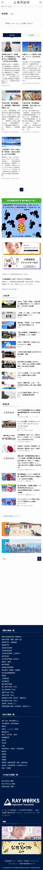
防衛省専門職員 (7, 684)
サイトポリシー (13, 864)
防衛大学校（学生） (8, 695)
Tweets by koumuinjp (9, 289)
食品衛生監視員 (7, 648)
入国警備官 (5, 678)
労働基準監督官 (7, 650)
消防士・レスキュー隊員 (10, 729)
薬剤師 (4, 754)
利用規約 (26, 861)
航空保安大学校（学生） (10, 700)
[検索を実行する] (39, 559)
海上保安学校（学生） (9, 689)
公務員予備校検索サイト (26, 864)
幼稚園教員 (5, 737)
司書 (3, 746)
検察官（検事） (7, 662)
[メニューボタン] (2, 2)
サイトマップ (34, 861)
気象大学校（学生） (8, 692)
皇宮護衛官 (5, 681)
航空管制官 (5, 656)
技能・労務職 (6, 768)
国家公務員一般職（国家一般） (12, 639)
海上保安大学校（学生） (10, 686)
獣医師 (4, 751)
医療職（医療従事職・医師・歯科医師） (15, 762)
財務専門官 (5, 645)
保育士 (4, 740)
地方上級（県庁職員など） (11, 720)
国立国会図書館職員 (8, 673)
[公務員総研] (21, 2)
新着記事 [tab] (12, 35)
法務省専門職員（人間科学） (11, 653)
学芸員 (4, 743)
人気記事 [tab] (31, 35)
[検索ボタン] (40, 2)
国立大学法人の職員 (8, 783)
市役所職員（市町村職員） (11, 723)
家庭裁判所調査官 (8, 667)
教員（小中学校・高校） (10, 734)
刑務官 (4, 675)
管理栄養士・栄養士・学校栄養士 (13, 748)
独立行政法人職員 (8, 781)
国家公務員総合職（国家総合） (12, 636)
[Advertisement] (21, 596)
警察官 (4, 726)
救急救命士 (5, 732)
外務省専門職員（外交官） (11, 659)
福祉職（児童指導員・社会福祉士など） (15, 765)
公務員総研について (10, 861)
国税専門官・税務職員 (9, 642)
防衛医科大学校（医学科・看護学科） (14, 698)
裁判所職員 (5, 664)
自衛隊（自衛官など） (9, 703)
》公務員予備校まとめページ (11, 516)
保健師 (4, 757)
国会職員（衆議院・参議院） (11, 670)
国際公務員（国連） (8, 786)
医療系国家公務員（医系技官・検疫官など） (17, 706)
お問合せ (20, 861)
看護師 (4, 759)
